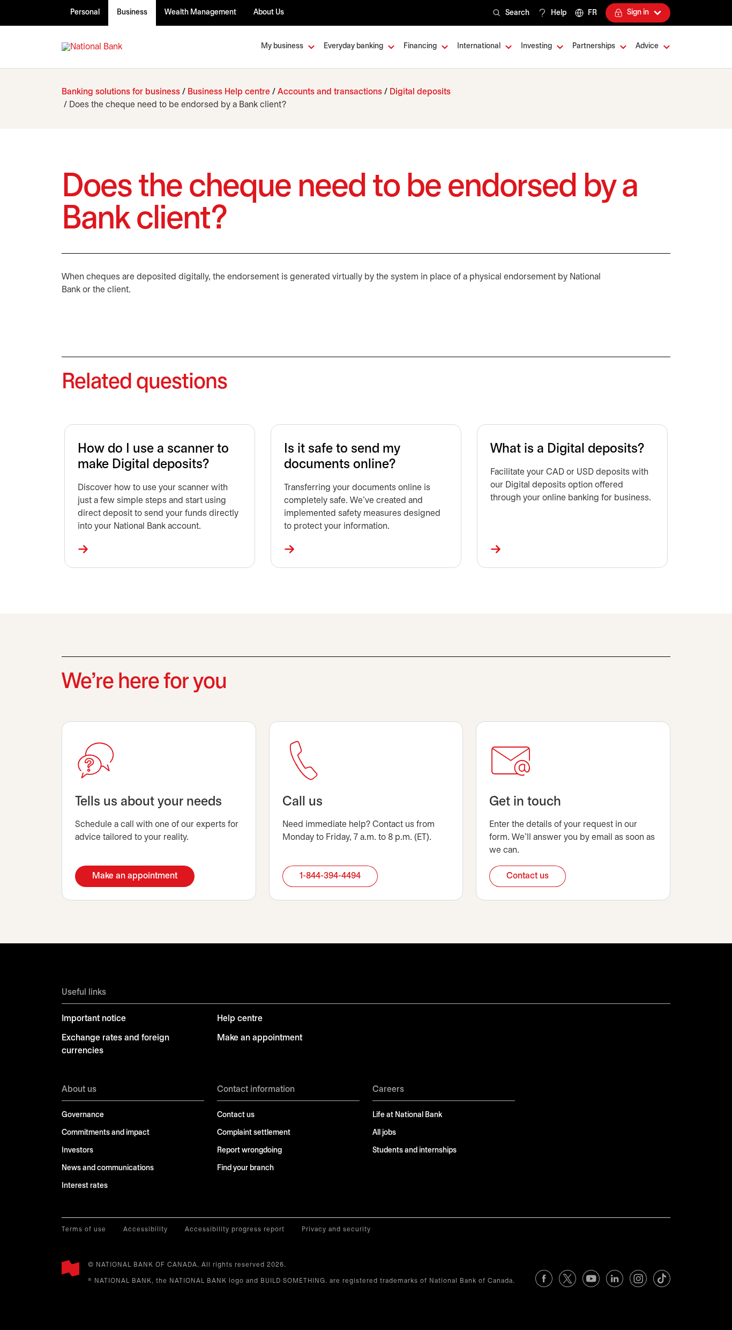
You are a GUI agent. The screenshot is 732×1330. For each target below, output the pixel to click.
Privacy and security (336, 1229)
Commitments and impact (106, 1132)
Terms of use (84, 1229)
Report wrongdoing (249, 1150)
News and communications (108, 1168)
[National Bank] (92, 47)
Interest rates (85, 1186)
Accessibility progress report (235, 1229)
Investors (77, 1150)
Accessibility (145, 1229)
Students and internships (414, 1150)
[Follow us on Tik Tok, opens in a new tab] (661, 1278)
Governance (83, 1115)
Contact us (236, 1115)
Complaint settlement (253, 1132)
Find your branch (245, 1168)
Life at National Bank (407, 1115)
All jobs (384, 1132)
